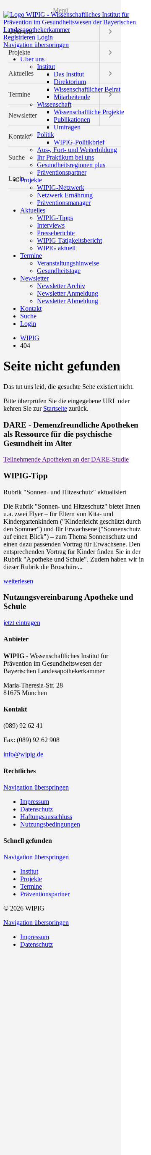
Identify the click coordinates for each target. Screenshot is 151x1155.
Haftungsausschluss (46, 816)
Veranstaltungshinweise (68, 263)
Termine (31, 255)
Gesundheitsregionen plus (71, 164)
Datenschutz (36, 809)
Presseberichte (56, 232)
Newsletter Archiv (61, 285)
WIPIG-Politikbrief (79, 142)
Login (45, 37)
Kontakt (31, 308)
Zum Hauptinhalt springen (38, 6)
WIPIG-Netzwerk (60, 187)
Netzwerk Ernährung (65, 195)
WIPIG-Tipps (55, 217)
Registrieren (19, 37)
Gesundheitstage (59, 270)
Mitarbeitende (72, 96)
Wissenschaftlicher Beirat (87, 89)
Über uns (32, 59)
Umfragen (67, 127)
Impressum (34, 801)
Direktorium (70, 81)
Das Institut (69, 74)
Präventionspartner (61, 172)
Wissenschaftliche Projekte (89, 112)
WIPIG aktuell (56, 248)
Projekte (31, 180)
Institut (46, 66)
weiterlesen (18, 581)
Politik (45, 134)
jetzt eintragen (21, 622)
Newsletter (34, 278)
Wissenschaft (54, 104)
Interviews (51, 225)
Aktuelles (32, 210)
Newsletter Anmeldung (67, 293)
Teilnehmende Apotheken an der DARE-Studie (66, 459)
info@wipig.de (23, 754)
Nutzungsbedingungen (50, 824)
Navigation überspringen (36, 44)
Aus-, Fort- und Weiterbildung (77, 149)
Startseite (55, 408)
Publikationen (72, 119)
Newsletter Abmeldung (67, 300)
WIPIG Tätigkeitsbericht (69, 240)
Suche (28, 316)
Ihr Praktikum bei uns (65, 157)
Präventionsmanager (64, 202)
